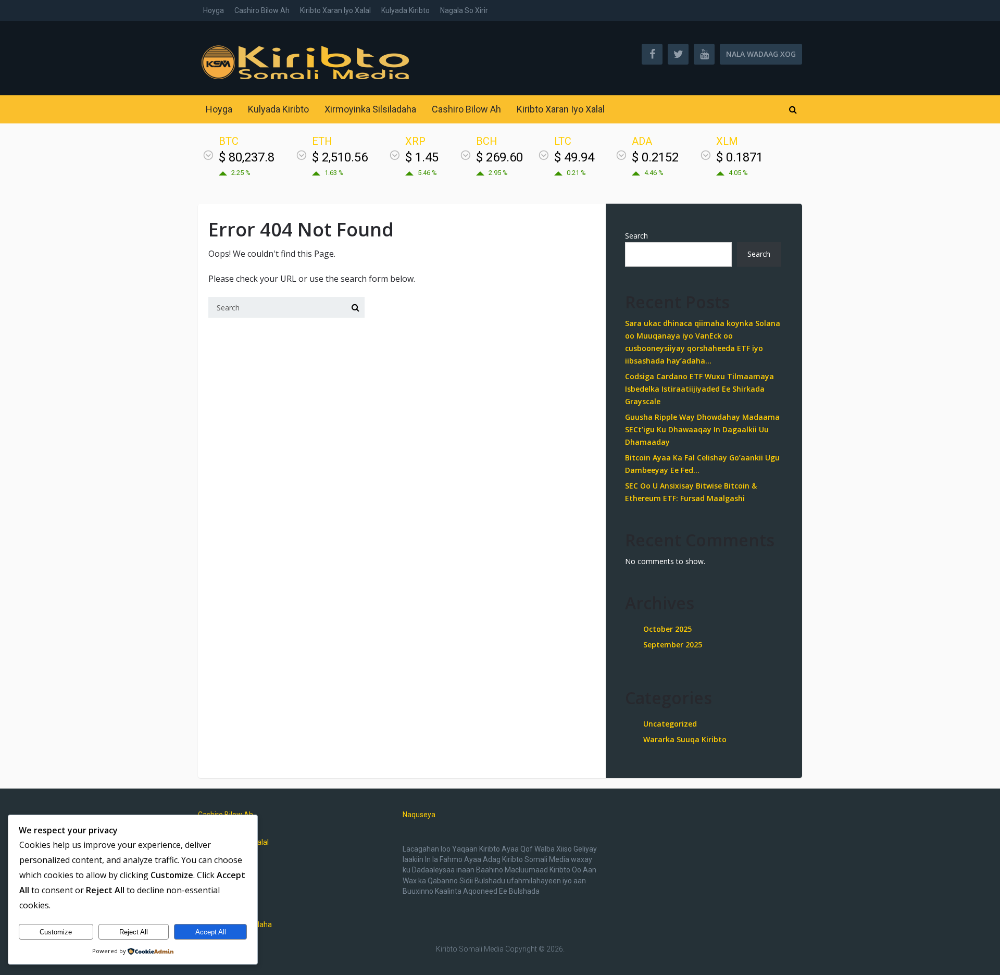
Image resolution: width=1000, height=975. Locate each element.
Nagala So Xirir (464, 10)
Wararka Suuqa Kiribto (685, 739)
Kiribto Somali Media (470, 949)
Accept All (210, 932)
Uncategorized (670, 724)
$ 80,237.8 (246, 157)
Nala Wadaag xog (761, 54)
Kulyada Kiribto (405, 10)
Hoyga (213, 10)
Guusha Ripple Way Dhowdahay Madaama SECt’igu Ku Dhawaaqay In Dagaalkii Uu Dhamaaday (702, 429)
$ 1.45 (422, 157)
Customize (56, 932)
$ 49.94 (574, 157)
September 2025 (672, 644)
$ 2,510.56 (340, 157)
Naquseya (419, 814)
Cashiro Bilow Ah (262, 10)
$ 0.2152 (655, 157)
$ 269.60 (499, 157)
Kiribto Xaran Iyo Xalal (335, 10)
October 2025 (667, 629)
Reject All (133, 932)
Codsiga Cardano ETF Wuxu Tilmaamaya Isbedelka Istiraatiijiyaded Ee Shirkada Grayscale (699, 388)
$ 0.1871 (739, 157)
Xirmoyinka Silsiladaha (370, 109)
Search (636, 236)
